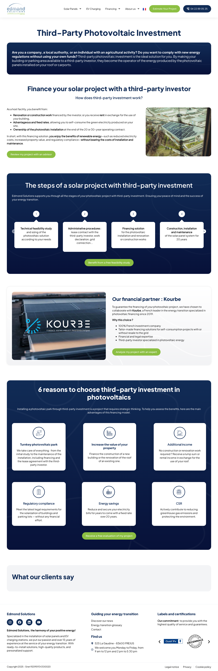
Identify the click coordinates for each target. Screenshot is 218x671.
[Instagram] (10, 622)
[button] (160, 642)
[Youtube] (39, 622)
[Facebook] (19, 622)
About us (130, 8)
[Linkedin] (29, 622)
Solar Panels (71, 8)
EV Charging (93, 8)
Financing (111, 8)
